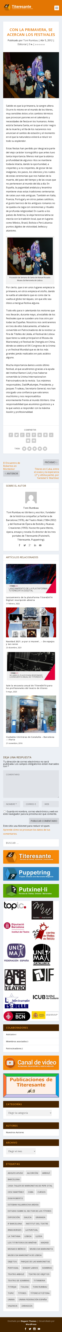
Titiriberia (39, 1280)
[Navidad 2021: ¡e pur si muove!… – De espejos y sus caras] (31, 622)
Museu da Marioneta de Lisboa (25, 1255)
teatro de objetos (38, 1274)
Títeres (22, 1293)
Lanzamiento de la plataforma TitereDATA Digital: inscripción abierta (29, 598)
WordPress (31, 1324)
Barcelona (14, 1179)
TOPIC (11, 1293)
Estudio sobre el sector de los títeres (29, 1211)
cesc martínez (16, 1192)
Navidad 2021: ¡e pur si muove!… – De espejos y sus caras (30, 642)
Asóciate (10, 1034)
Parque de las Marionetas (35, 1261)
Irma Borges (14, 1230)
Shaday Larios (30, 1267)
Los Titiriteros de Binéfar (22, 1242)
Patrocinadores (13, 1048)
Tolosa (24, 1286)
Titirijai (12, 1286)
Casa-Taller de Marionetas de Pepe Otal (30, 1185)
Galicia (27, 1217)
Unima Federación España (33, 1299)
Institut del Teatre (37, 1223)
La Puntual (32, 1230)
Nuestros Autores (15, 1132)
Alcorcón (32, 1173)
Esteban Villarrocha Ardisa (23, 1204)
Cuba (30, 1192)
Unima (11, 1299)
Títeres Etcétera (39, 1293)
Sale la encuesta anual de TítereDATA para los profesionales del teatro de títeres (29, 686)
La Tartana (14, 1236)
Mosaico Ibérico (17, 1249)
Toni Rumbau (30, 40)
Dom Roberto (15, 1198)
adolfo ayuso (15, 1173)
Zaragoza (26, 1305)
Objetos (12, 1261)
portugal (13, 1267)
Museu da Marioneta (41, 1249)
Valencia (12, 1305)
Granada (40, 1217)
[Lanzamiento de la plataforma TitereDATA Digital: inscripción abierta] (31, 578)
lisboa (28, 1236)
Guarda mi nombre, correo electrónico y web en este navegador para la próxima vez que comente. (30, 812)
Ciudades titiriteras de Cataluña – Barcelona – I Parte (30, 738)
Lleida (39, 1236)
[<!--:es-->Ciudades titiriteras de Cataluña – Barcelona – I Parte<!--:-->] (31, 714)
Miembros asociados (16, 1041)
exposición (14, 1217)
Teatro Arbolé (16, 1274)
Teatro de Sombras (18, 1280)
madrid (45, 1242)
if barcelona (15, 1223)
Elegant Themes (28, 1321)
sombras (47, 1267)
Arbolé (46, 1173)
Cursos (41, 1192)
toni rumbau (40, 1286)
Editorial (22, 44)
